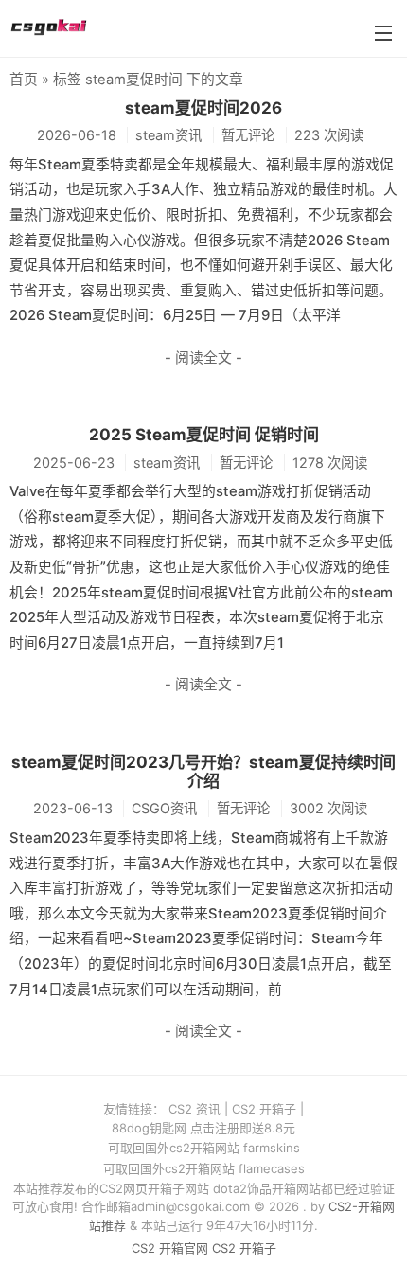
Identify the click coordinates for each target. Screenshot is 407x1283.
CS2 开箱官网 (170, 1248)
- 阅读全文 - (203, 357)
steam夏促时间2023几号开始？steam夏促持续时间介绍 (203, 772)
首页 (23, 79)
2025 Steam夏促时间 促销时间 (204, 434)
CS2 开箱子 (264, 1108)
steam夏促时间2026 (203, 107)
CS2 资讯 (194, 1108)
